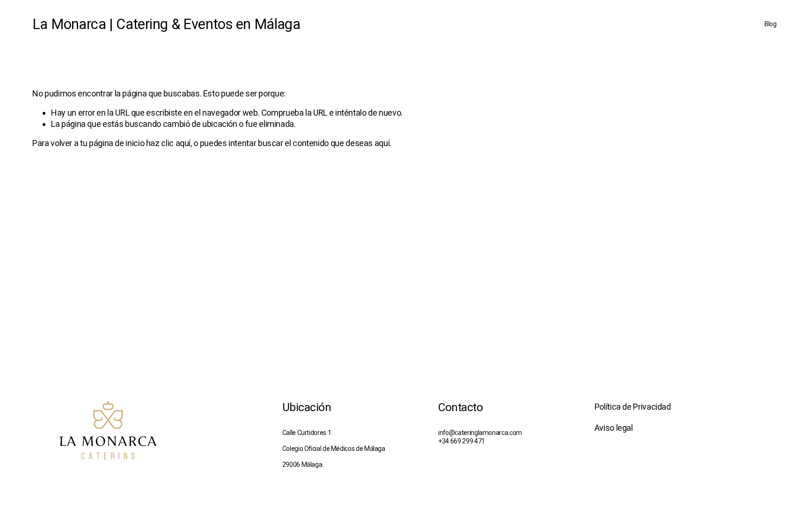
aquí (382, 143)
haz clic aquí (168, 143)
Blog (771, 24)
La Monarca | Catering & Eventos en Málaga (166, 24)
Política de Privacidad (633, 407)
